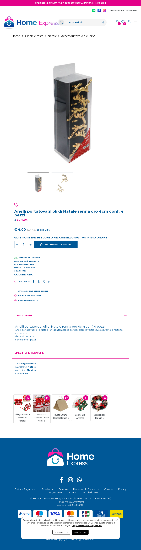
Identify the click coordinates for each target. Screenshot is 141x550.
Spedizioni (47, 489)
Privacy (122, 489)
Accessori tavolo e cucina (78, 36)
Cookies (108, 489)
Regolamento (56, 492)
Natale (52, 36)
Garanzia (63, 489)
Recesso (78, 489)
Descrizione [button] (23, 315)
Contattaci (131, 10)
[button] (56, 244)
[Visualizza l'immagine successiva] (32, 112)
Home (16, 36)
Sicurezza (93, 489)
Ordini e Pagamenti (25, 489)
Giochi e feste (34, 36)
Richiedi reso (90, 492)
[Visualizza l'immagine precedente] (108, 112)
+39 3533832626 (117, 10)
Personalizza (61, 532)
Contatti (73, 492)
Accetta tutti (80, 532)
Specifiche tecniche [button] (29, 352)
